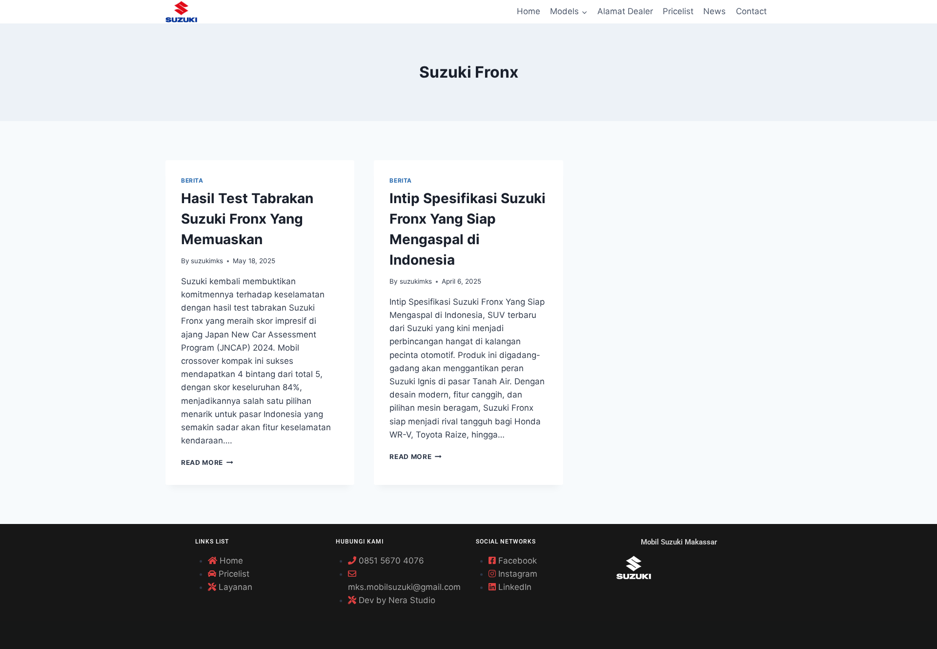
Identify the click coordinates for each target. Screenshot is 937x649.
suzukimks (207, 261)
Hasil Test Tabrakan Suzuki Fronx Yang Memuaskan (247, 219)
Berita (192, 180)
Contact (751, 11)
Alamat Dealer (625, 11)
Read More (207, 462)
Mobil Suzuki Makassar (679, 542)
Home (528, 11)
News (714, 11)
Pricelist (678, 11)
